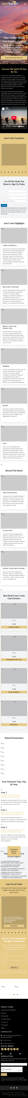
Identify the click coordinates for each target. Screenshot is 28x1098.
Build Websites (23, 1095)
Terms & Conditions (21, 1094)
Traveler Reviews (6, 1019)
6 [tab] (18, 172)
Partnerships (5, 1016)
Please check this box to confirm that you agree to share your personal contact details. (13, 971)
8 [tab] (25, 172)
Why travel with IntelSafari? (9, 1010)
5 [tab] (15, 172)
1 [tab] (1, 932)
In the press (5, 1025)
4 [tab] (11, 172)
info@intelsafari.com (8, 1043)
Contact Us (5, 1022)
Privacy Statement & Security (9, 1094)
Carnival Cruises (14, 627)
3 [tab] (8, 172)
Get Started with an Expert (14, 851)
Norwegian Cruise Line (14, 659)
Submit (4, 205)
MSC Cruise (14, 724)
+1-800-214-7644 (7, 1040)
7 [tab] (22, 172)
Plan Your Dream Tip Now (13, 57)
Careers (4, 1013)
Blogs (3, 1028)
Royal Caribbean (14, 692)
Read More (14, 926)
